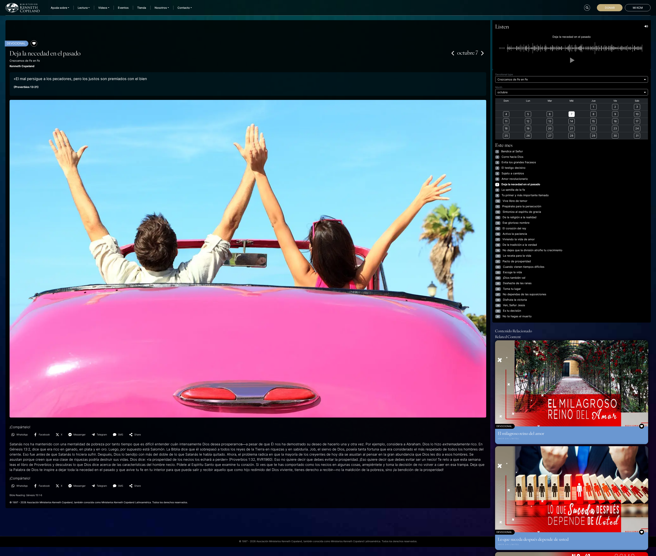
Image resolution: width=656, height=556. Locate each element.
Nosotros (161, 8)
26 (528, 135)
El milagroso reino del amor (521, 433)
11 (506, 121)
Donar (610, 8)
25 (506, 135)
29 (593, 135)
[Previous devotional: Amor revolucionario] (453, 53)
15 (593, 121)
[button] (571, 60)
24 (637, 128)
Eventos (123, 8)
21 (571, 128)
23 (615, 128)
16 (615, 121)
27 (549, 135)
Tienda (141, 8)
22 (593, 128)
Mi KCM (638, 8)
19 (528, 128)
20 (549, 128)
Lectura (83, 8)
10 (637, 114)
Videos (102, 8)
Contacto (183, 8)
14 (571, 121)
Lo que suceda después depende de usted (533, 539)
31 (637, 135)
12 (528, 121)
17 (637, 121)
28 (571, 135)
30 (615, 135)
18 (506, 128)
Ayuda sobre (59, 8)
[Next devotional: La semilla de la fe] (482, 53)
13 (549, 121)
